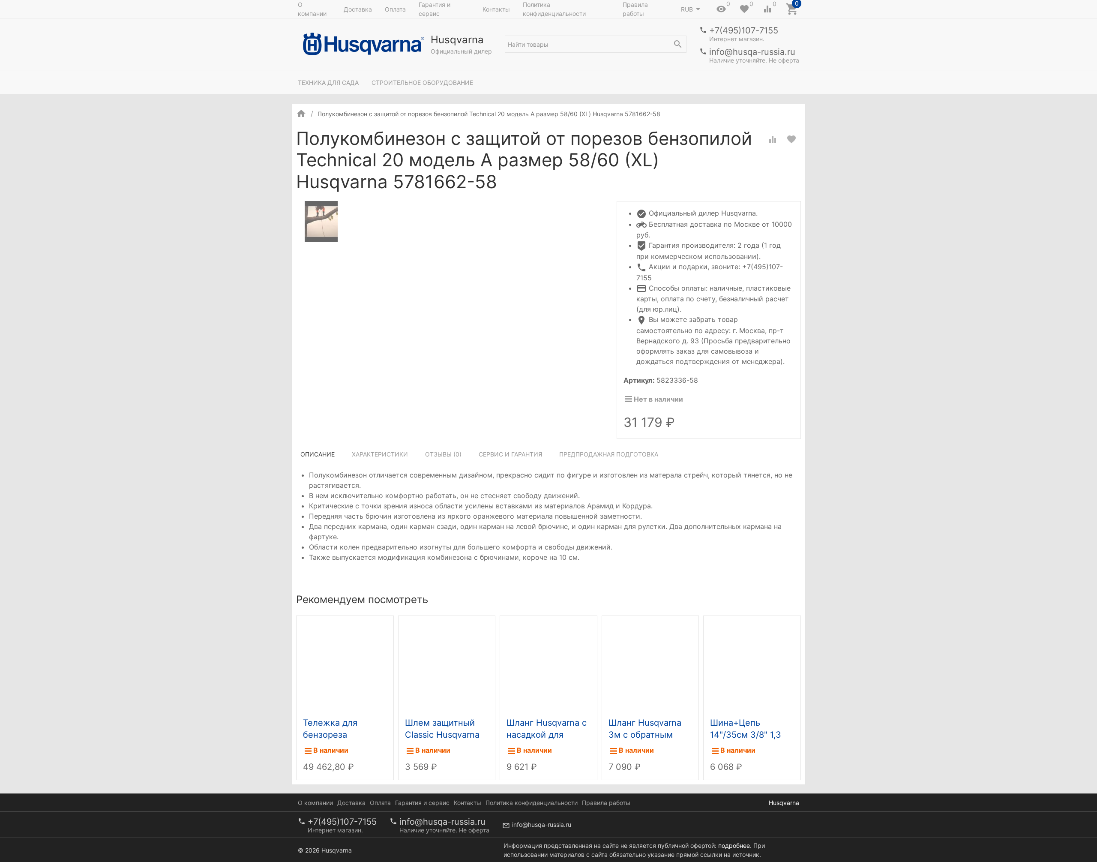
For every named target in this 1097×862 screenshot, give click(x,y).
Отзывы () (443, 454)
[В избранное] (791, 139)
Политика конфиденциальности (554, 9)
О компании (312, 9)
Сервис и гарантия (510, 454)
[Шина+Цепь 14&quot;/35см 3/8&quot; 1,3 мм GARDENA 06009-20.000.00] (752, 664)
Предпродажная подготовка (608, 454)
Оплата (395, 9)
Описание (317, 454)
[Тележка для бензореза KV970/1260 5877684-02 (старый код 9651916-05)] (345, 664)
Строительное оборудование (422, 82)
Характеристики (380, 454)
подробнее (734, 845)
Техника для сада (328, 82)
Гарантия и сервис (434, 9)
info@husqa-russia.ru (752, 52)
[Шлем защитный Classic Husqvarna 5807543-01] (447, 664)
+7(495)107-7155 (743, 30)
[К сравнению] (772, 139)
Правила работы (635, 9)
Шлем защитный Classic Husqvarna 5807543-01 (442, 735)
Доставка (358, 9)
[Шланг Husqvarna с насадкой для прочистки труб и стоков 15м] (548, 664)
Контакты (496, 9)
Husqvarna (784, 802)
